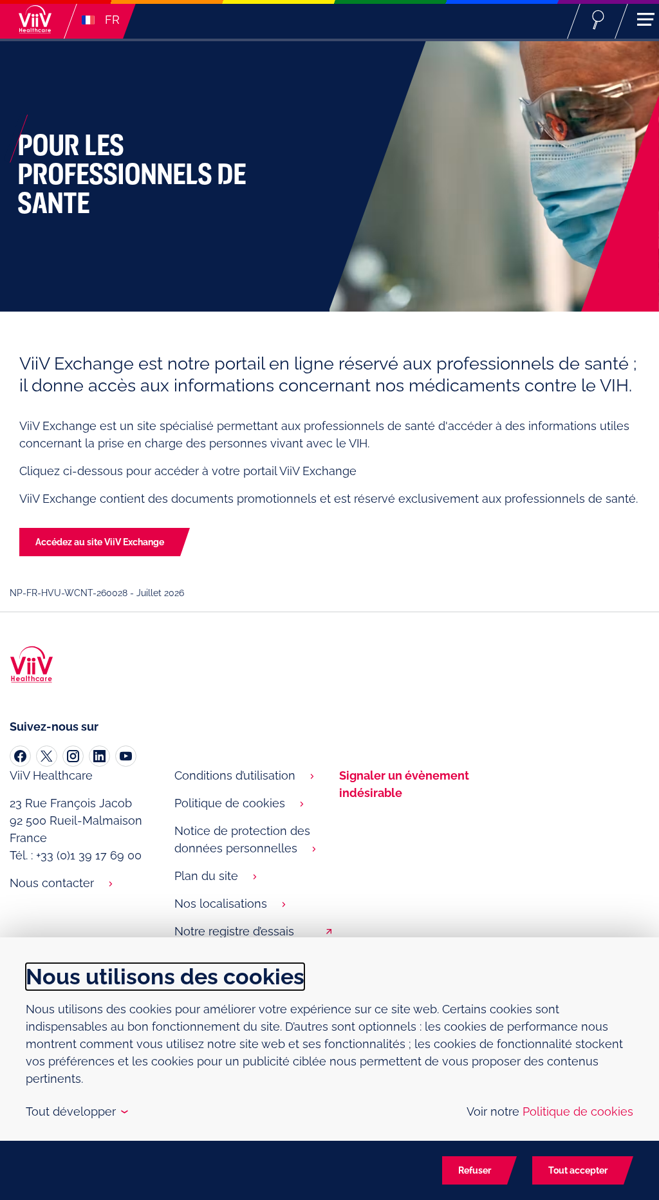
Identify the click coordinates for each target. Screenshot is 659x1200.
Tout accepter (578, 1170)
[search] (598, 19)
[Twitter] (46, 756)
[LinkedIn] (99, 756)
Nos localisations (220, 903)
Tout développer (76, 1111)
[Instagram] (73, 756)
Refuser (474, 1170)
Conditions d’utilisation (234, 775)
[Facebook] (20, 756)
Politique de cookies (229, 803)
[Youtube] (125, 756)
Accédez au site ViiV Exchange (99, 542)
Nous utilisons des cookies (165, 976)
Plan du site (206, 876)
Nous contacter (52, 883)
